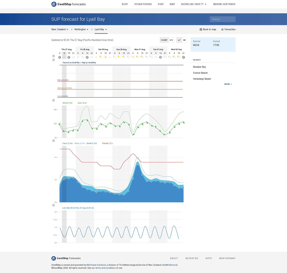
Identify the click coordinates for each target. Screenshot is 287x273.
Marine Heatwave (224, 4)
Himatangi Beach (202, 78)
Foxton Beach (200, 72)
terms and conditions (105, 268)
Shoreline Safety (192, 4)
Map (172, 4)
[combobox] (223, 19)
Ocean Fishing (143, 4)
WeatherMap (227, 258)
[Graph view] (179, 40)
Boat (125, 4)
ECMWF (164, 40)
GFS (171, 40)
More (227, 84)
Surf (161, 4)
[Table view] (184, 40)
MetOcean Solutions (96, 265)
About (174, 258)
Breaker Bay (199, 66)
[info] (53, 60)
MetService (171, 265)
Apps (209, 258)
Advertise (192, 258)
